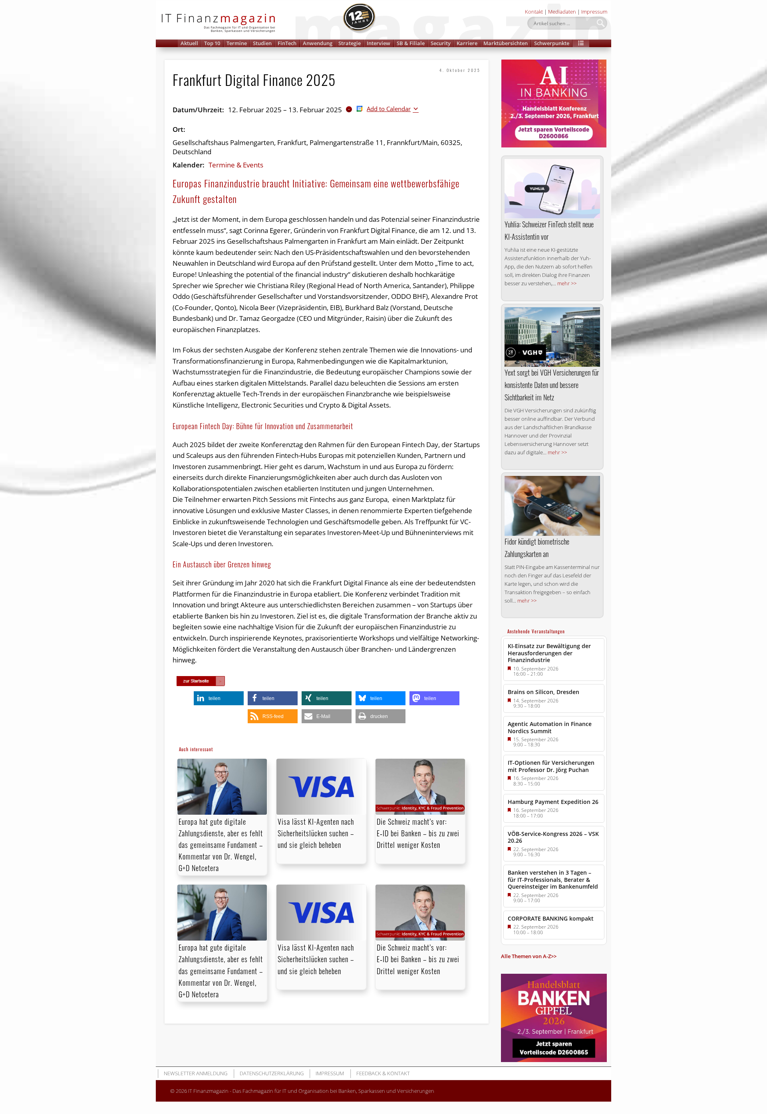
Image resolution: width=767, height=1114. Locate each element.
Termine (237, 43)
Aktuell (189, 43)
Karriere (467, 43)
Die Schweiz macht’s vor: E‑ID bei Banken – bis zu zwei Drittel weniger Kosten (418, 833)
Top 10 (212, 43)
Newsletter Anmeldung (195, 1073)
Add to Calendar (389, 109)
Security (441, 43)
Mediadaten (562, 11)
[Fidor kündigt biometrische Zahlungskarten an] (552, 506)
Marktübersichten (505, 43)
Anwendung (317, 43)
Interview (378, 43)
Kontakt (534, 11)
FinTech (287, 43)
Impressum (594, 11)
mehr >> (566, 283)
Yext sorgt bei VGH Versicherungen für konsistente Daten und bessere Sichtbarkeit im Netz (552, 384)
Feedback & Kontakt (383, 1073)
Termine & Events (236, 164)
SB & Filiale (411, 43)
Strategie (349, 43)
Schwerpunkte (551, 43)
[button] (580, 43)
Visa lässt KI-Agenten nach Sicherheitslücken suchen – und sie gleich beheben (316, 833)
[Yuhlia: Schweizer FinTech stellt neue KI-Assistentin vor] (552, 189)
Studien (262, 43)
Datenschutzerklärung (272, 1073)
